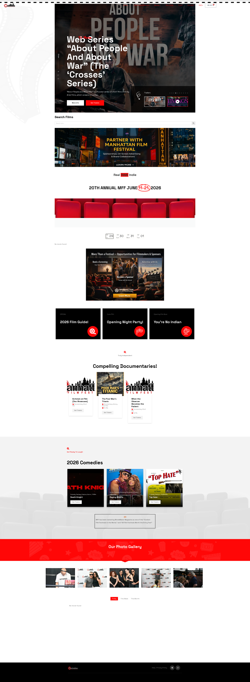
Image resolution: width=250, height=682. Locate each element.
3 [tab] (174, 75)
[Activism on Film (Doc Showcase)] (81, 366)
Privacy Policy (162, 668)
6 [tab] (180, 75)
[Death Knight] (85, 470)
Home (125, 5)
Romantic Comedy (132, 474)
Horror (89, 476)
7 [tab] (182, 75)
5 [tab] (178, 75)
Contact (191, 5)
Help (153, 668)
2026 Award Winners (141, 5)
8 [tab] (184, 75)
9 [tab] (186, 75)
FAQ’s (201, 5)
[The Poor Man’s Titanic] (110, 366)
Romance (123, 474)
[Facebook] (172, 667)
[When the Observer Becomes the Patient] (140, 366)
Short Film (105, 387)
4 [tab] (176, 75)
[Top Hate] (164, 470)
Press (180, 5)
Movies (156, 5)
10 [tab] (187, 75)
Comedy (72, 476)
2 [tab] (172, 75)
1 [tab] (170, 75)
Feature (84, 476)
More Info (75, 68)
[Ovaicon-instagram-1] (177, 667)
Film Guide (169, 5)
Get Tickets (95, 68)
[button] (57, 129)
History (115, 386)
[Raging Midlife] (125, 470)
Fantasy (78, 476)
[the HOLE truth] (58, 61)
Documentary (78, 386)
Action (112, 474)
